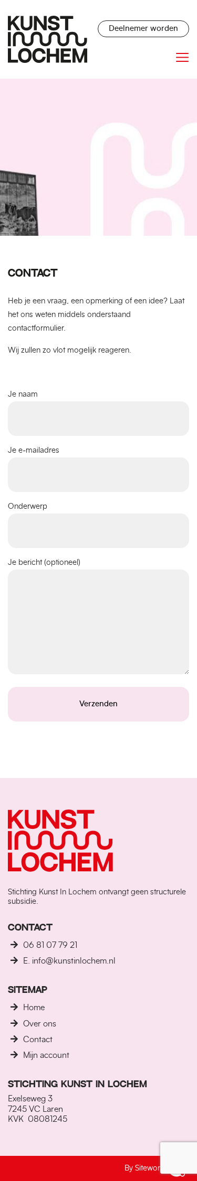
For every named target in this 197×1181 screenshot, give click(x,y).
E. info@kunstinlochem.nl (69, 961)
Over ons (39, 1024)
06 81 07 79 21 (50, 945)
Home (34, 1007)
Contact (38, 1039)
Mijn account (46, 1055)
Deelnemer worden (143, 28)
